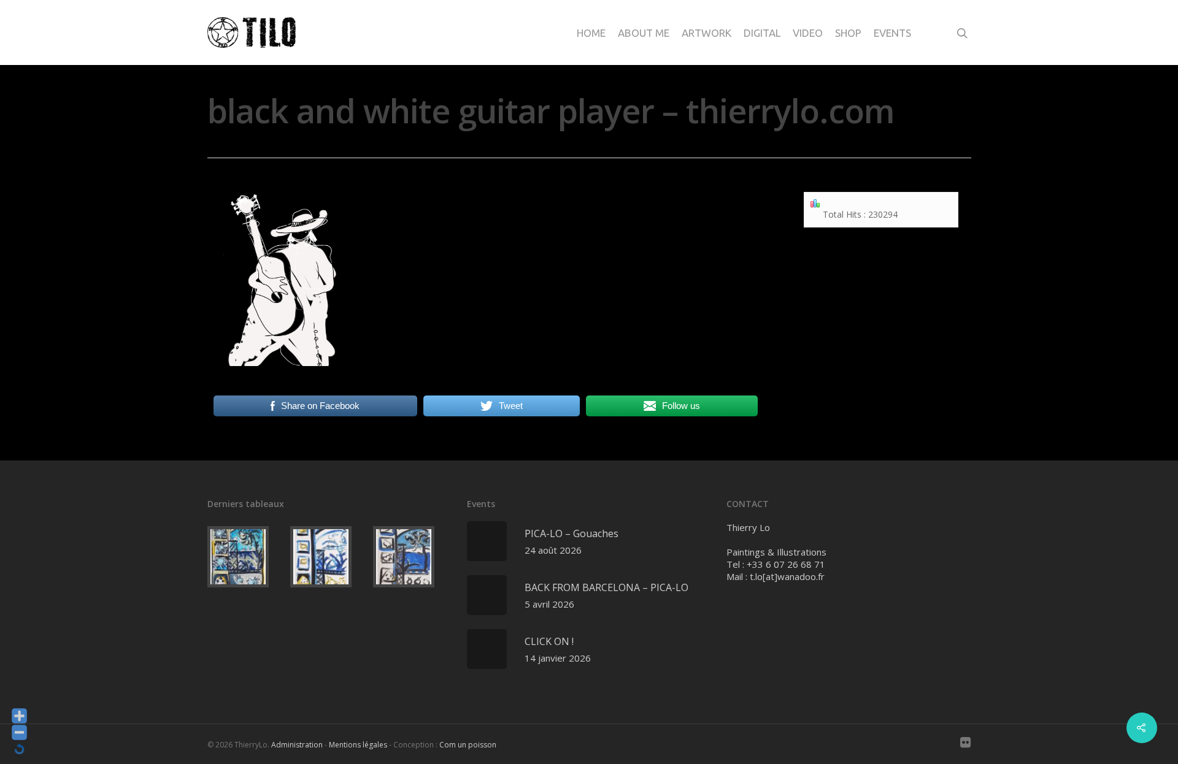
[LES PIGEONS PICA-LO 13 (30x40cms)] (329, 556)
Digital (762, 33)
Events (892, 33)
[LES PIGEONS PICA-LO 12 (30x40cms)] (412, 556)
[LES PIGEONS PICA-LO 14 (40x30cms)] (246, 556)
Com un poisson (467, 744)
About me (643, 33)
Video (808, 33)
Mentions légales (358, 744)
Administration (297, 744)
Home (591, 33)
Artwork (706, 33)
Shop (848, 33)
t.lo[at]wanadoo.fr (787, 576)
